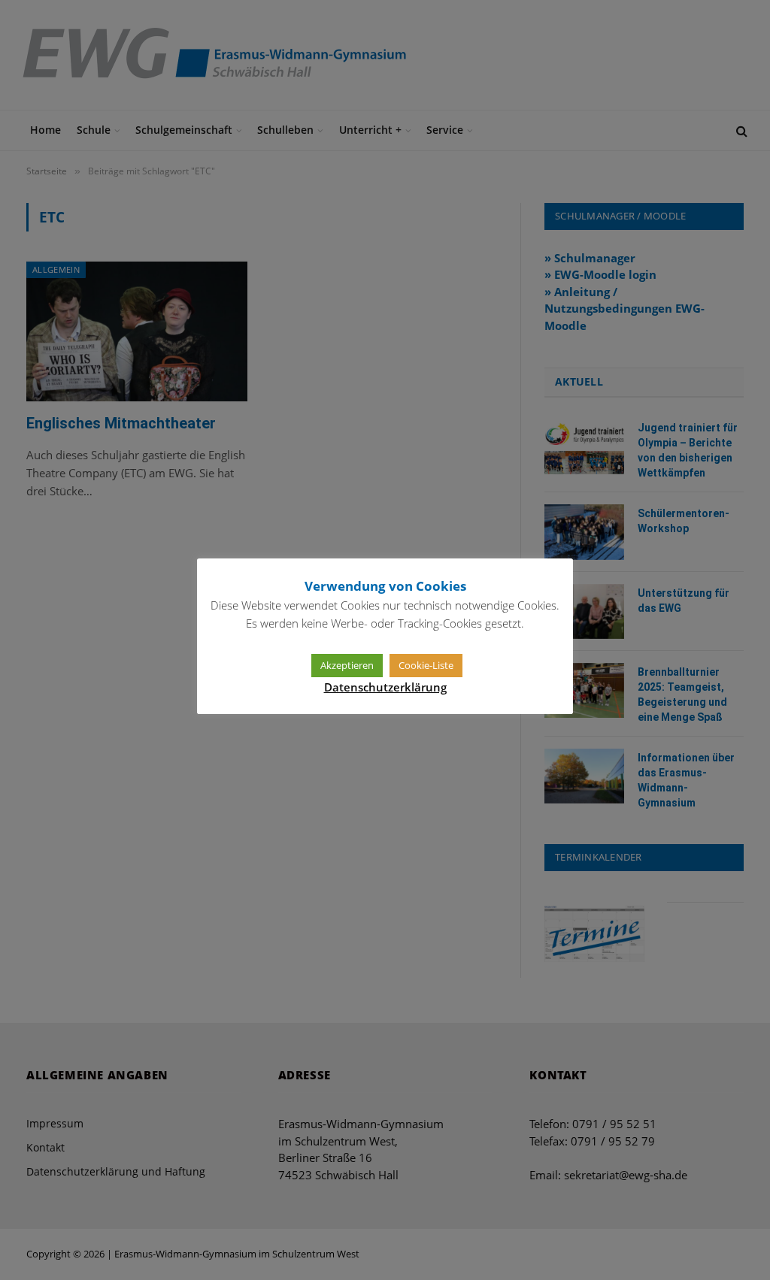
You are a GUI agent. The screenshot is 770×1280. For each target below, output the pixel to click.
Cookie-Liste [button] (426, 665)
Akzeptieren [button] (347, 665)
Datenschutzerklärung (385, 686)
